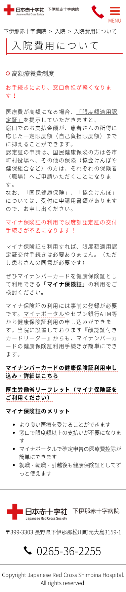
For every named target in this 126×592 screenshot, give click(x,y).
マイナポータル (44, 313)
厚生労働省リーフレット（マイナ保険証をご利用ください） (62, 393)
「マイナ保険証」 (64, 284)
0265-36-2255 (69, 550)
